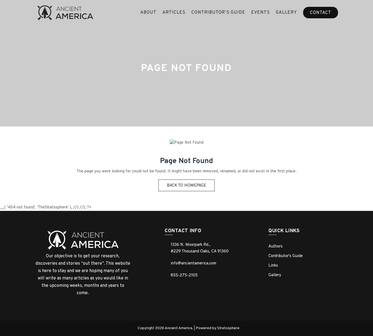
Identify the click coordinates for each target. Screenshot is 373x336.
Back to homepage (186, 185)
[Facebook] (67, 305)
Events (260, 12)
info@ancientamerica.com (193, 263)
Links (273, 265)
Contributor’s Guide (218, 12)
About (148, 12)
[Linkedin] (88, 305)
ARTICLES (173, 12)
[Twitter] (98, 305)
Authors (275, 246)
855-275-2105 (184, 275)
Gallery (286, 12)
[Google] (77, 305)
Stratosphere (228, 328)
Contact (320, 13)
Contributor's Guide (285, 256)
